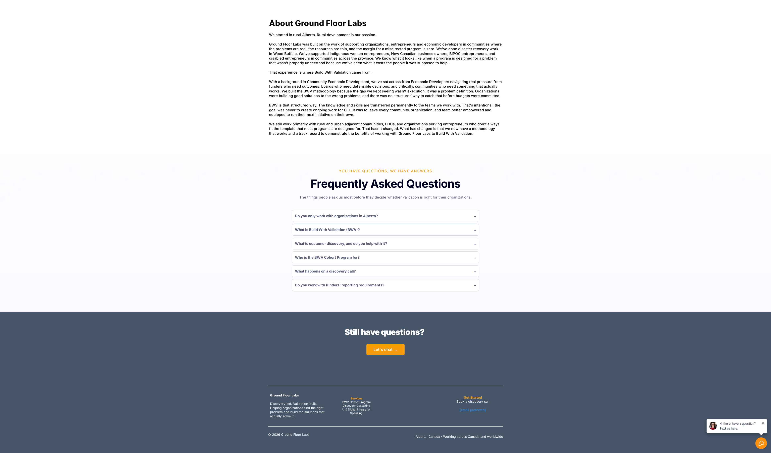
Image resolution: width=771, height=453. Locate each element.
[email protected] (473, 410)
